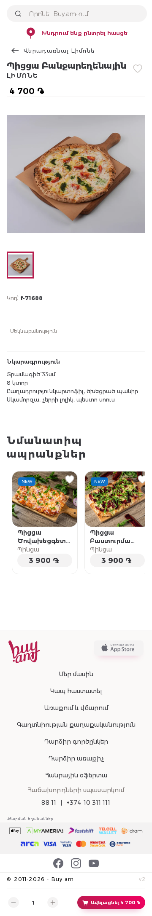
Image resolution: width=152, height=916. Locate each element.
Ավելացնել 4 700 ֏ (115, 902)
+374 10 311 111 (88, 802)
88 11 (48, 802)
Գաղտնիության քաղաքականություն (76, 725)
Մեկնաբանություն (33, 331)
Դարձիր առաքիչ (76, 758)
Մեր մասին (76, 674)
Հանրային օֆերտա (76, 775)
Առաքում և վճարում (76, 708)
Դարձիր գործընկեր (76, 741)
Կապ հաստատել (76, 691)
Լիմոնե (22, 75)
